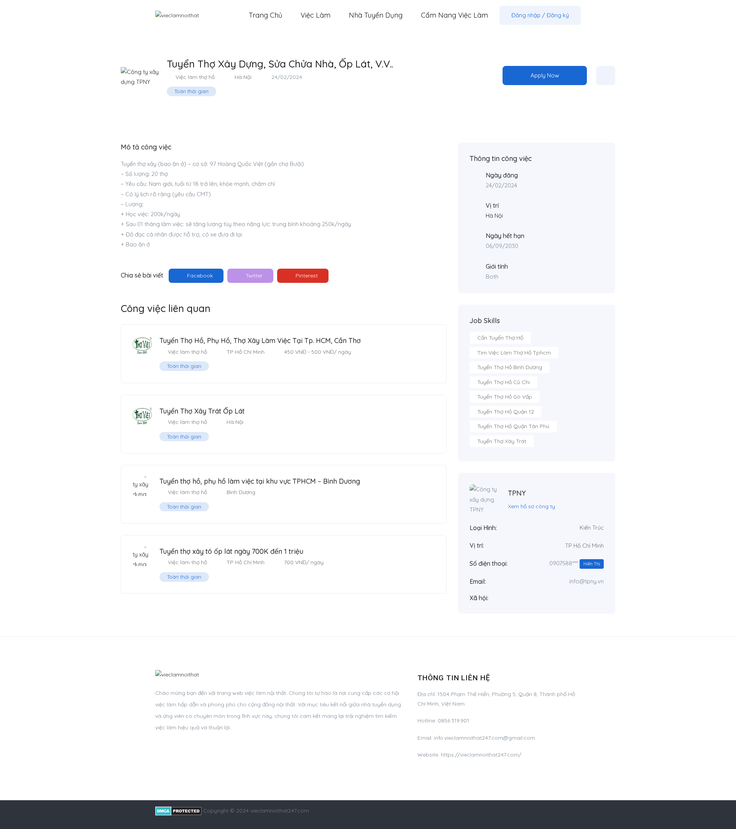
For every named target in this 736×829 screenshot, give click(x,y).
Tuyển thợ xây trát (501, 441)
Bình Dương (241, 492)
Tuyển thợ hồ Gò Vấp (504, 396)
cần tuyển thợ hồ (500, 337)
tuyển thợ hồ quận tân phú (513, 426)
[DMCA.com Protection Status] (178, 810)
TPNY (517, 493)
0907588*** (574, 563)
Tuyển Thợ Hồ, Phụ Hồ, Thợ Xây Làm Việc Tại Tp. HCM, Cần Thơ (260, 340)
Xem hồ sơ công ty (531, 506)
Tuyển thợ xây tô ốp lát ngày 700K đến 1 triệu (231, 551)
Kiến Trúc (592, 527)
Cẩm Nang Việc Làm (454, 15)
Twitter (253, 275)
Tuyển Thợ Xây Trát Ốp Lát (202, 411)
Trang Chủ (265, 15)
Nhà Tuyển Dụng (375, 15)
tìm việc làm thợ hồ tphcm (514, 352)
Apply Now (545, 75)
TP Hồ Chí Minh (245, 351)
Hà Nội (243, 77)
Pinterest (306, 275)
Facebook (199, 275)
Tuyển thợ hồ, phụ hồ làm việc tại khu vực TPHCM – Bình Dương (259, 481)
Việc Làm (315, 15)
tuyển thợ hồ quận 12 (505, 411)
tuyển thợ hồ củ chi (503, 382)
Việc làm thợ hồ (195, 77)
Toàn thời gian (191, 91)
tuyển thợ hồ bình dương (509, 367)
